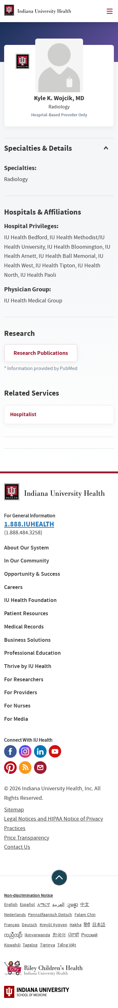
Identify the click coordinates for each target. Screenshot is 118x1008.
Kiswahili (12, 945)
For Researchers (23, 679)
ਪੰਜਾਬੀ (73, 935)
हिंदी (87, 924)
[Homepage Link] (37, 11)
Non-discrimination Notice (28, 895)
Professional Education (32, 653)
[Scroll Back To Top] (59, 877)
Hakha (75, 924)
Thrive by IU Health (27, 666)
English (11, 904)
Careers (13, 587)
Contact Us (17, 847)
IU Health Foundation (30, 600)
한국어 (59, 935)
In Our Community (26, 560)
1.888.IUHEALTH (29, 524)
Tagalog (30, 945)
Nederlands (15, 914)
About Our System (26, 547)
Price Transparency (26, 837)
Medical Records (24, 626)
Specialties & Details (38, 148)
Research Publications (41, 353)
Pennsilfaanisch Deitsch (50, 914)
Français (12, 924)
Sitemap (14, 809)
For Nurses (17, 705)
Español (27, 904)
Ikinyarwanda (37, 935)
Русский (89, 935)
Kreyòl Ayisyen (53, 924)
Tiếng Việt (66, 945)
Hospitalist (23, 414)
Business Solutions (27, 640)
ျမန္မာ (72, 904)
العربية (58, 904)
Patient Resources (26, 613)
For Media (16, 719)
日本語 (98, 924)
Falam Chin (85, 914)
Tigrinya (47, 945)
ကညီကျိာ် (13, 935)
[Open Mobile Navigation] (109, 11)
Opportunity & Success (32, 574)
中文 (84, 904)
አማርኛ (43, 904)
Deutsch (29, 924)
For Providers (20, 692)
